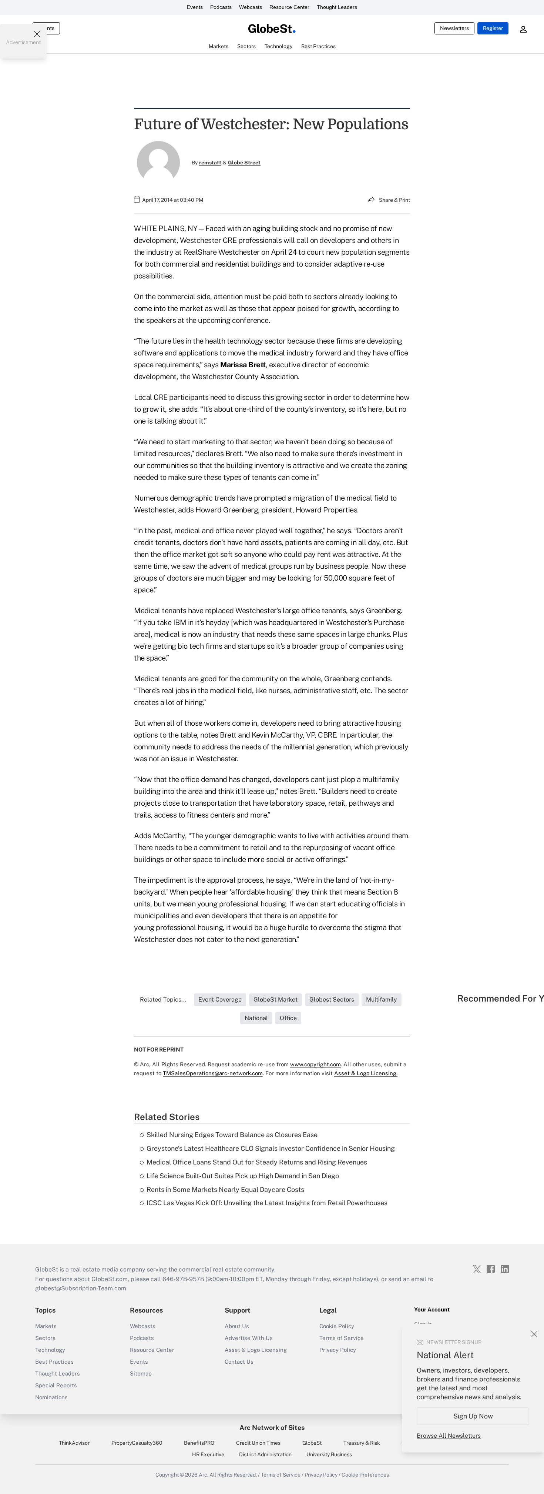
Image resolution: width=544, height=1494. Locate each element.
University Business (329, 1454)
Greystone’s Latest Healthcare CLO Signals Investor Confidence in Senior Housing (271, 1148)
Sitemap (141, 1373)
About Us (237, 1326)
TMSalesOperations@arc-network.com (213, 1073)
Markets (46, 1326)
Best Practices (54, 1361)
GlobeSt (312, 1443)
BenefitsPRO (199, 1443)
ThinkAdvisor (74, 1443)
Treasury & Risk (361, 1443)
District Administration (265, 1454)
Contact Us (239, 1361)
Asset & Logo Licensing (256, 1350)
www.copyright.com (315, 1064)
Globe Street (244, 163)
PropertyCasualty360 (136, 1443)
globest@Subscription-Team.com (80, 1288)
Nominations (51, 1397)
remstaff (210, 163)
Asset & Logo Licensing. (365, 1073)
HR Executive (208, 1454)
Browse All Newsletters (449, 1435)
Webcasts (250, 7)
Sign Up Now (473, 1416)
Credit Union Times (258, 1443)
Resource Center (289, 7)
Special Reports (56, 1385)
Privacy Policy (337, 1350)
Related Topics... (163, 999)
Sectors (45, 1338)
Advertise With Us (249, 1338)
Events (195, 7)
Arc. (203, 1475)
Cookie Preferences (365, 1475)
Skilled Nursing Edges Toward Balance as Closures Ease (232, 1135)
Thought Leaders (337, 7)
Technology (50, 1350)
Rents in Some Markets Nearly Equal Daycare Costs (225, 1189)
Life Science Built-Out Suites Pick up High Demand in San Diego (243, 1176)
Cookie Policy (336, 1326)
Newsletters (454, 28)
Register (493, 28)
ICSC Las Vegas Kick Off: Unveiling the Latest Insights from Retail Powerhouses (267, 1203)
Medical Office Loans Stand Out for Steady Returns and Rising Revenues (257, 1162)
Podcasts (221, 7)
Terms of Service (341, 1338)
